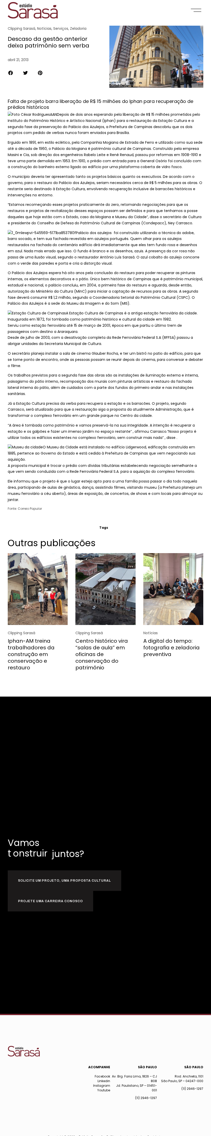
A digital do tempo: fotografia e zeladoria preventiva (171, 647)
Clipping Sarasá (21, 28)
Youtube (103, 1090)
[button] (196, 10)
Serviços (60, 28)
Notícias (44, 28)
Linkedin (104, 1081)
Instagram (101, 1085)
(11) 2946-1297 (146, 1098)
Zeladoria (78, 28)
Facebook (102, 1076)
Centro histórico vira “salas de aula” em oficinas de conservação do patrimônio (101, 654)
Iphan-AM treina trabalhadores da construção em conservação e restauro (31, 654)
